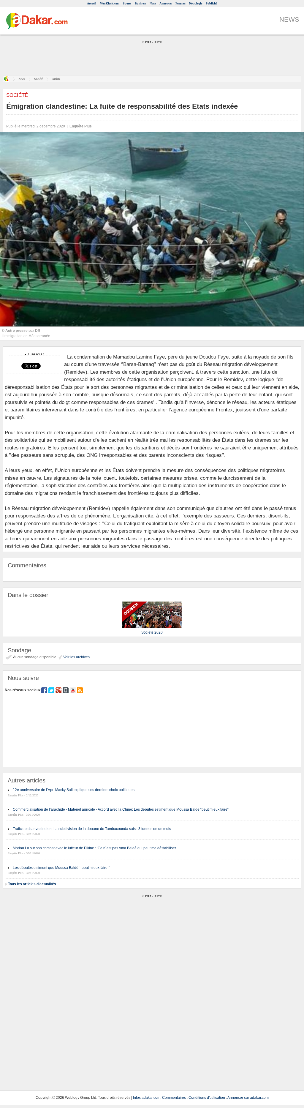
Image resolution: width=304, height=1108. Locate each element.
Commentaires (174, 1098)
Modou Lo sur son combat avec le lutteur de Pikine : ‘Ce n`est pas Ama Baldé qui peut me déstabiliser (94, 848)
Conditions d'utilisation (207, 1098)
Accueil (91, 3)
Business (140, 3)
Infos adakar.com (146, 1098)
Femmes (180, 3)
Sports (127, 3)
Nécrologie (195, 3)
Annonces (165, 3)
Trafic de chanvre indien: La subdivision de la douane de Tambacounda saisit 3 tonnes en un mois (92, 829)
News (153, 3)
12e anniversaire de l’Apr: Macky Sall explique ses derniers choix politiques (73, 790)
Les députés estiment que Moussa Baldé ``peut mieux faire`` (61, 868)
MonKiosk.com (109, 3)
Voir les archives (76, 657)
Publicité (211, 3)
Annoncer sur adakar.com (248, 1098)
